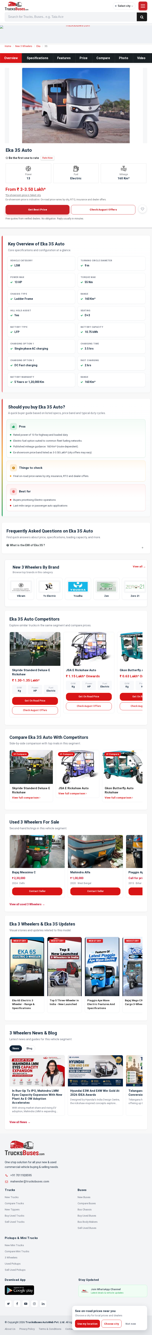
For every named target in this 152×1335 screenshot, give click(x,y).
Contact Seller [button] (37, 891)
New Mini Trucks (14, 1245)
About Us (10, 1328)
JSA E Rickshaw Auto (81, 670)
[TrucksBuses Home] (24, 1148)
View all (139, 566)
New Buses (84, 1197)
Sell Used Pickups (15, 1269)
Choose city (111, 1323)
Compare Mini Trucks (17, 1251)
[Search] (142, 16)
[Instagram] (34, 1303)
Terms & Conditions (50, 1328)
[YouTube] (25, 1303)
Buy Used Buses (87, 1215)
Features (64, 58)
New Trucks (12, 1197)
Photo (123, 58)
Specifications (37, 58)
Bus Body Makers (88, 1221)
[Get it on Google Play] (19, 1290)
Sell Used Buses (87, 1227)
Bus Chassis (85, 1209)
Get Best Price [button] (37, 209)
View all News (20, 1122)
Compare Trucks (14, 1203)
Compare (103, 58)
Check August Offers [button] (103, 209)
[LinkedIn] (43, 1303)
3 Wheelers (11, 1257)
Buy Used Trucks (14, 1215)
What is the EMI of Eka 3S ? (27, 545)
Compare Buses (87, 1203)
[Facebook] (17, 1303)
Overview (11, 58)
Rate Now (47, 158)
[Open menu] (143, 6)
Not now (130, 1323)
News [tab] (15, 1048)
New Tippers (12, 1209)
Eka (38, 46)
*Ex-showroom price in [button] (23, 195)
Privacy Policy (27, 1328)
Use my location (87, 1323)
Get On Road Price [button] (35, 700)
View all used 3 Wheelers (27, 904)
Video (141, 58)
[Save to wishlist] (142, 209)
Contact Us (71, 1328)
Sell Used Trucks (15, 1221)
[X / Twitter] (8, 1303)
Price (83, 58)
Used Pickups (13, 1263)
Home (8, 46)
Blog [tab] (29, 1048)
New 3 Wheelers (23, 46)
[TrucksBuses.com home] (57, 6)
